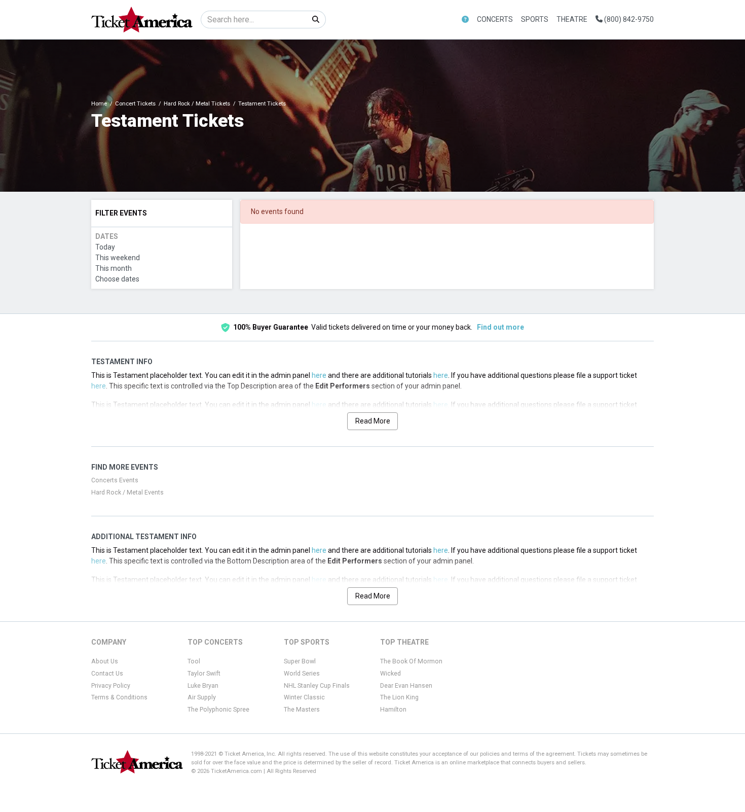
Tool (194, 661)
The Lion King (399, 697)
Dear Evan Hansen (406, 685)
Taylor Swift (204, 673)
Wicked (390, 673)
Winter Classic (304, 697)
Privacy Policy (110, 685)
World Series (302, 673)
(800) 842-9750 (628, 19)
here (319, 375)
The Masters (302, 709)
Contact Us (107, 673)
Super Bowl (300, 661)
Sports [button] (534, 19)
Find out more (500, 327)
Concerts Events (114, 480)
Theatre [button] (571, 19)
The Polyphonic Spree (218, 709)
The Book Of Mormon (411, 661)
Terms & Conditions (119, 697)
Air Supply (202, 697)
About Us (104, 661)
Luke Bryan (203, 685)
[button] (465, 19)
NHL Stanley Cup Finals (317, 685)
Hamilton (393, 709)
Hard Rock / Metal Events (127, 492)
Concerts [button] (495, 19)
